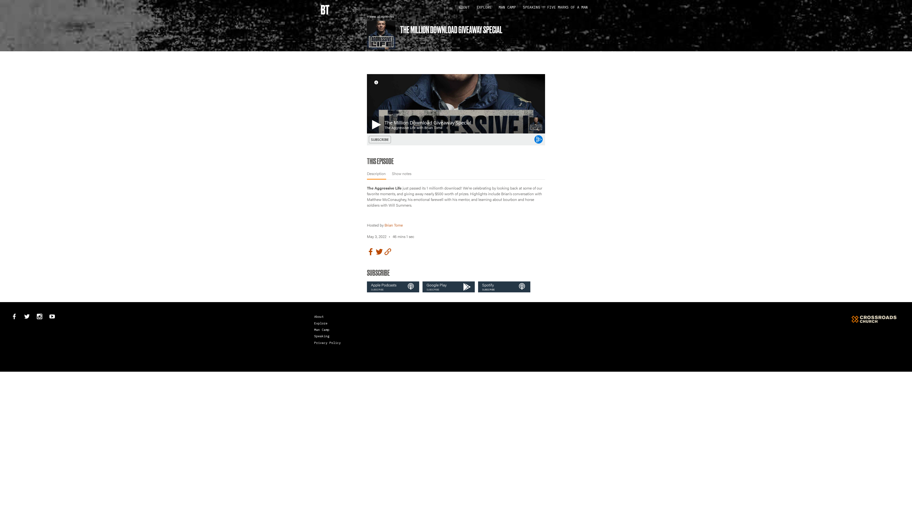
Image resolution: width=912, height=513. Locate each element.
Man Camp (507, 7)
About (464, 7)
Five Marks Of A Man (567, 7)
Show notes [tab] (401, 173)
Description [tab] (376, 173)
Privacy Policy (327, 343)
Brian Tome (394, 225)
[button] (393, 286)
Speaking (531, 7)
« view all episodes (380, 16)
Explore (484, 7)
